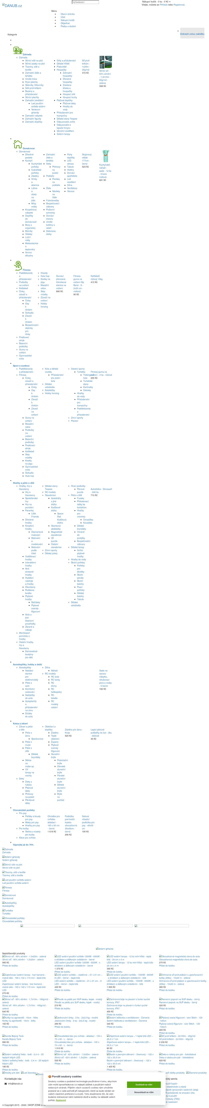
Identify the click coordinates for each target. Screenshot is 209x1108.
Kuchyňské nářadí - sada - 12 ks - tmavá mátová (105, 170)
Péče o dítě (76, 495)
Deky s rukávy (28, 783)
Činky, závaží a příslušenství (25, 294)
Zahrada (23, 57)
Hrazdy (44, 272)
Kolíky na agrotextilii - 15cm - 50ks (18, 1020)
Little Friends (35, 515)
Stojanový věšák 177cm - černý (86, 159)
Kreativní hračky (29, 527)
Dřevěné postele (29, 156)
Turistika (81, 371)
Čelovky (87, 390)
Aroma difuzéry (29, 254)
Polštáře (50, 175)
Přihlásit (163, 4)
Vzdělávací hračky (30, 558)
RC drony (54, 684)
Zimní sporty (77, 417)
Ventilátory (72, 188)
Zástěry (35, 175)
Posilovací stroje (24, 339)
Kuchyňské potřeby (36, 165)
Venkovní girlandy (35, 111)
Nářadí (54, 670)
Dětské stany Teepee (67, 118)
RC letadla (54, 696)
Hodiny (70, 169)
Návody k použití (168, 1095)
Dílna (69, 185)
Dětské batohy (80, 594)
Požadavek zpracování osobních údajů (179, 1089)
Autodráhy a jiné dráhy (56, 501)
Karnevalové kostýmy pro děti (31, 654)
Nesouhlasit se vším (144, 1092)
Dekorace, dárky (51, 232)
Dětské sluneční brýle (61, 787)
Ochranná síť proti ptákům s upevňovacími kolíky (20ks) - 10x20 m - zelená (182, 982)
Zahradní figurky (33, 118)
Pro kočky (24, 828)
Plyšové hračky (29, 598)
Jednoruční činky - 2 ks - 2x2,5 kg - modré (75, 1020)
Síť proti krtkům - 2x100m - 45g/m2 (176, 1039)
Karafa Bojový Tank (11, 1039)
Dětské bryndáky (81, 527)
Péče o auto (28, 684)
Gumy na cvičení (23, 351)
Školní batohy (80, 582)
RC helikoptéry (56, 690)
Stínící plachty (32, 97)
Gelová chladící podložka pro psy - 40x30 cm (88, 822)
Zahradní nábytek (33, 115)
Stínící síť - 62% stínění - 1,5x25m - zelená (75, 1057)
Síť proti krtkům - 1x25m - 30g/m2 (86, 65)
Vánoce (70, 191)
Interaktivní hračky (30, 564)
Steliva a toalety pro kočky (33, 833)
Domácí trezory (50, 217)
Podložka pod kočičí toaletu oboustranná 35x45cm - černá (71, 824)
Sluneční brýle (55, 755)
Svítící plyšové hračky (80, 553)
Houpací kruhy (70, 97)
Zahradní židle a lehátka (50, 157)
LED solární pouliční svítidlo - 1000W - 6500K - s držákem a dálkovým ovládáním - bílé (130, 982)
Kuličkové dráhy (55, 509)
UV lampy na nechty (29, 772)
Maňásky (35, 602)
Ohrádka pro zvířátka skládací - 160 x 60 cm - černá (54, 822)
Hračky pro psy (32, 825)
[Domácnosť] (43, 1074)
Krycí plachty (31, 81)
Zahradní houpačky (67, 74)
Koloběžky (50, 390)
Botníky (28, 230)
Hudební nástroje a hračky (29, 580)
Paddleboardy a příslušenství (26, 370)
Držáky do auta (29, 715)
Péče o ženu (28, 734)
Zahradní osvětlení (34, 100)
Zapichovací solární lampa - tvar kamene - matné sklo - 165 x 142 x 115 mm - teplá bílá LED (24, 987)
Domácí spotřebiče (72, 174)
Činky (28, 300)
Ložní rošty (28, 239)
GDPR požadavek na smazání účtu (177, 1092)
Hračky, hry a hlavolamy (25, 487)
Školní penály (80, 576)
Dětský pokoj (51, 553)
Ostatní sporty (78, 368)
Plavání (74, 420)
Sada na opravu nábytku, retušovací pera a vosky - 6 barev (105, 678)
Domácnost (24, 151)
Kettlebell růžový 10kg (97, 277)
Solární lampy (63, 133)
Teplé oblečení (55, 737)
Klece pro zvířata (27, 837)
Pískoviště (62, 66)
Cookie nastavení (169, 1101)
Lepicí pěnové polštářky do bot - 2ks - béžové (101, 732)
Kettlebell (23, 288)
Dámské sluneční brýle (61, 769)
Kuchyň (28, 160)
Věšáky (28, 234)
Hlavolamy (30, 586)
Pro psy (22, 813)
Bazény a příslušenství (31, 93)
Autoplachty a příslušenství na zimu (31, 706)
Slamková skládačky (56, 527)
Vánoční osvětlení (65, 130)
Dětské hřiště (63, 63)
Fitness (22, 374)
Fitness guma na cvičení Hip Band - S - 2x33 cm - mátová (78, 283)
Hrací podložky (78, 485)
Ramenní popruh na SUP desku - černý (178, 1002)
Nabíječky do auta (30, 696)
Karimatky (88, 387)
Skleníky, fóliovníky (34, 84)
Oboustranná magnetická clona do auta (178, 959)
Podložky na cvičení (24, 284)
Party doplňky (71, 156)
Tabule (70, 166)
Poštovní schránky (50, 211)
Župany (54, 741)
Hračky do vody (81, 395)
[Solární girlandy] (104, 948)
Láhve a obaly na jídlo (34, 194)
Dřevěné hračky (29, 521)
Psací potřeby (80, 588)
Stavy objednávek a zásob (173, 1086)
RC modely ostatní (54, 704)
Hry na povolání (29, 506)
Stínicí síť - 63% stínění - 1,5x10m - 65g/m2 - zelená (105, 76)
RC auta (55, 676)
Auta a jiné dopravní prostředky (30, 619)
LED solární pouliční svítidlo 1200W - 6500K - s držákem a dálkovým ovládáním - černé (77, 964)
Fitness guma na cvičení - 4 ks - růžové (101, 373)
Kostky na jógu (28, 462)
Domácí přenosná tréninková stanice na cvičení (61, 282)
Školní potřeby (78, 562)
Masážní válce (45, 287)
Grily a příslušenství (66, 60)
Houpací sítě (69, 94)
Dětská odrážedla (50, 385)
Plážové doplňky (65, 100)
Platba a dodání (68, 26)
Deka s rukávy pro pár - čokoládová (176, 1057)
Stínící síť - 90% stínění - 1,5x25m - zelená (23, 959)
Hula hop (45, 275)
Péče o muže (28, 743)
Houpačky (61, 69)
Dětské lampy (77, 547)
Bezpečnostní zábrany (52, 205)
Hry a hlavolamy (30, 493)
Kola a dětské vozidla (51, 370)
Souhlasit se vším (144, 1084)
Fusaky (80, 498)
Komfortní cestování (30, 690)
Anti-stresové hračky (29, 571)
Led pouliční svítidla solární (38, 105)
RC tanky (55, 679)
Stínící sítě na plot (34, 60)
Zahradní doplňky (33, 121)
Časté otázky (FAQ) (170, 1098)
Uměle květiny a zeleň (50, 224)
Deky (48, 163)
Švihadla (29, 312)
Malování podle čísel (35, 550)
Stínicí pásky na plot (35, 63)
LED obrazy (70, 162)
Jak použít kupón (168, 1083)
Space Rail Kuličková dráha (61, 518)
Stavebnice (50, 495)
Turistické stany (87, 382)
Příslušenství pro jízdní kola (57, 377)
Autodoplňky (25, 667)
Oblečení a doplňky (50, 728)
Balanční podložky (23, 345)
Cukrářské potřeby (36, 171)
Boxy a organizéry (30, 226)
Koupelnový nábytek (31, 211)
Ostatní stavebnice (56, 546)
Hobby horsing (44, 305)
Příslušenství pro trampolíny (65, 114)
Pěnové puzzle (80, 490)
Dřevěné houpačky (67, 80)
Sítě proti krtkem (33, 88)
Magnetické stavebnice (56, 533)
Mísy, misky (34, 205)
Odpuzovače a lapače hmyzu (64, 126)
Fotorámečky (52, 200)
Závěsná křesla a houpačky (67, 88)
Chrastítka (88, 519)
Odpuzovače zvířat (66, 121)
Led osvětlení (71, 180)
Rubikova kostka (29, 591)
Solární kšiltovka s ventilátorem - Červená (127, 1020)
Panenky (29, 510)
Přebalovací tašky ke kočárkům (83, 504)
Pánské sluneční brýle (61, 778)
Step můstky (44, 293)
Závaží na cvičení (45, 299)
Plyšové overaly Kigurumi (35, 608)
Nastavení (61, 1100)
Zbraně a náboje (29, 628)
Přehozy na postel (29, 795)
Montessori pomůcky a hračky (24, 635)
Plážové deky (69, 103)
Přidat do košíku (10, 965)
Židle (48, 188)
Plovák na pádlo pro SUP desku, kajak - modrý (77, 1002)
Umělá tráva (31, 78)
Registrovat (179, 4)
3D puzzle (54, 539)
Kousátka (87, 522)
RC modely (50, 492)
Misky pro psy (32, 822)
